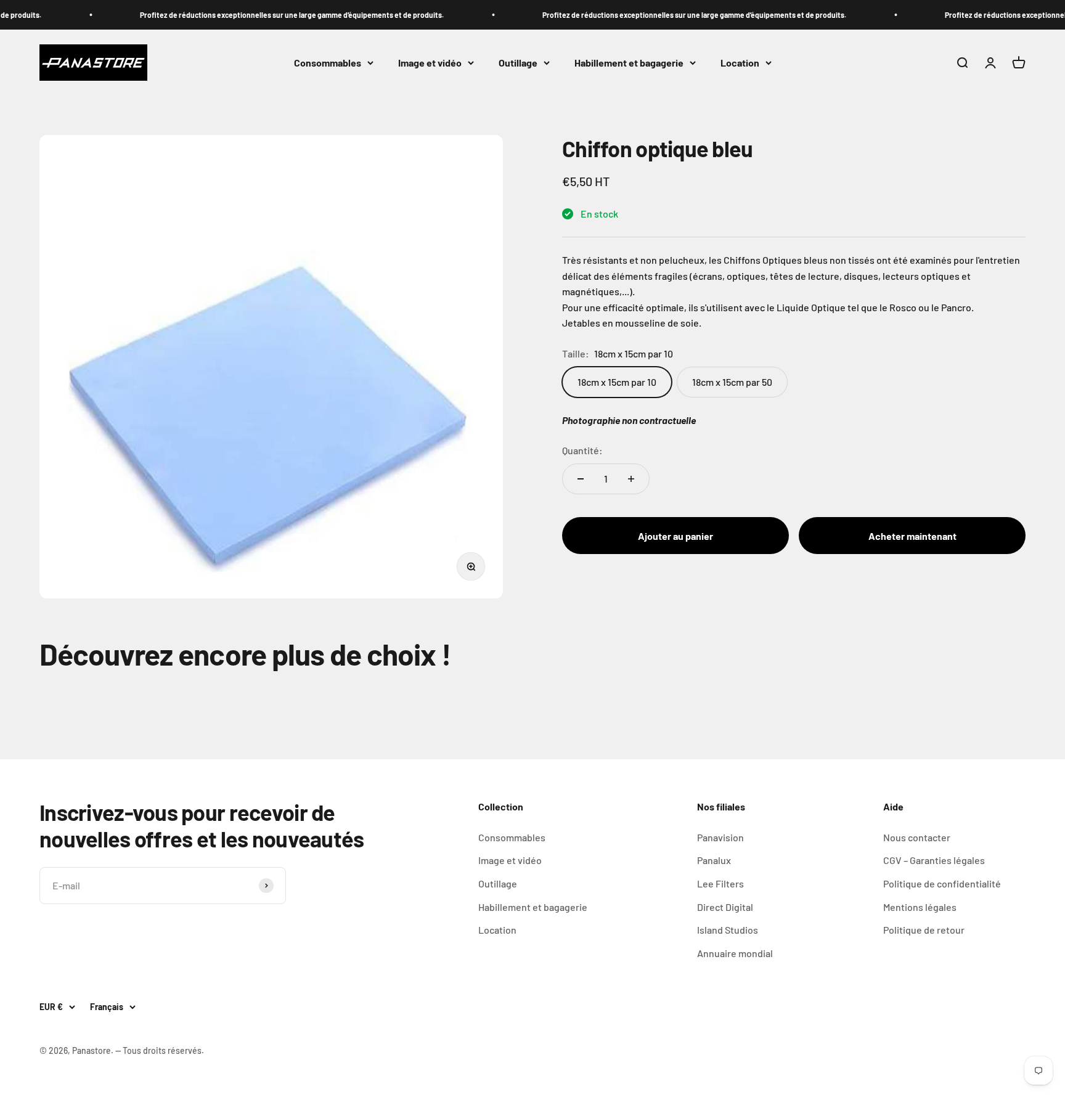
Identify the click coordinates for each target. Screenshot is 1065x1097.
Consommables (327, 62)
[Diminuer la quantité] (580, 479)
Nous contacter (916, 837)
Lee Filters (720, 883)
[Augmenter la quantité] (631, 479)
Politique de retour (924, 930)
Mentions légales (920, 907)
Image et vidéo (430, 62)
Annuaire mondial (735, 953)
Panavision (720, 837)
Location (739, 62)
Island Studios (727, 930)
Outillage (518, 62)
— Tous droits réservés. (159, 1050)
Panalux (714, 860)
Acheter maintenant (912, 536)
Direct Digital (725, 907)
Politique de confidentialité (942, 883)
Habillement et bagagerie (628, 62)
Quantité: (582, 450)
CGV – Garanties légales (934, 860)
